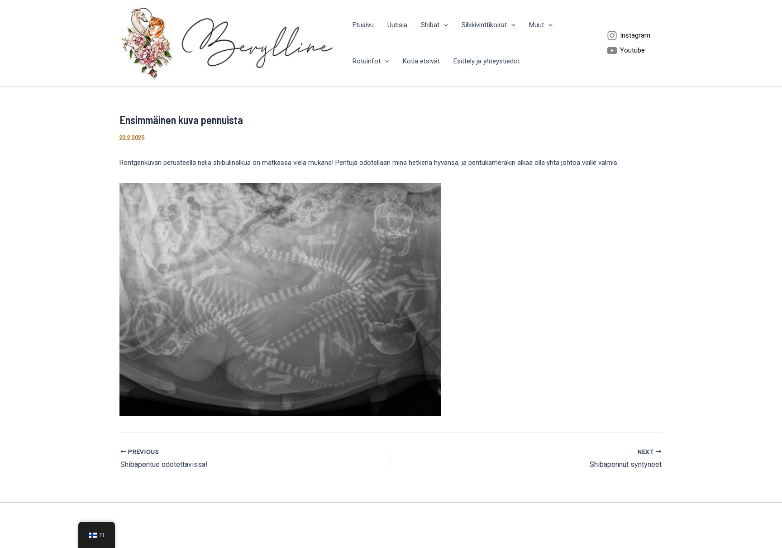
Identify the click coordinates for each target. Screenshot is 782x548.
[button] (443, 25)
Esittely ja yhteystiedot (486, 61)
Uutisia (397, 25)
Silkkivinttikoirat (484, 25)
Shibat (430, 25)
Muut (536, 25)
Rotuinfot (367, 61)
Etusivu (363, 25)
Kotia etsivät (421, 61)
